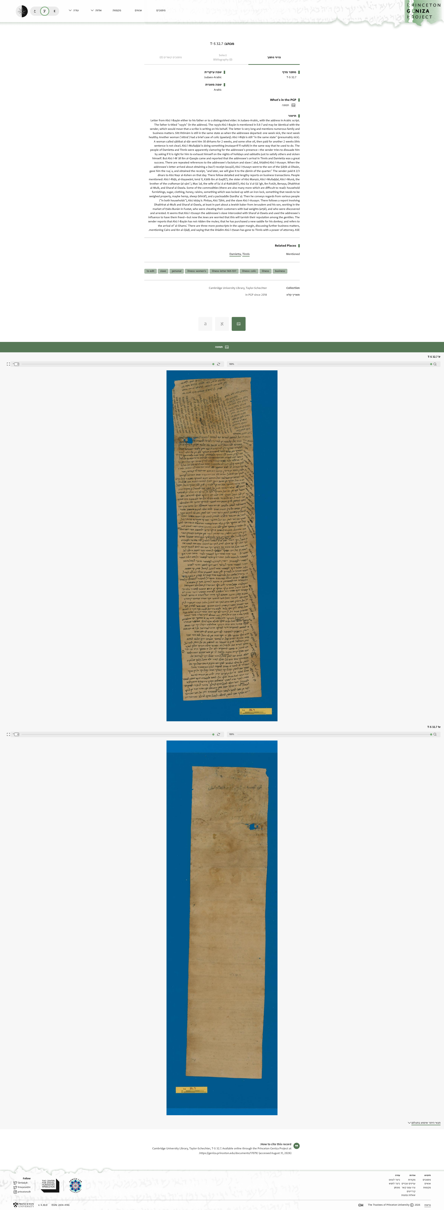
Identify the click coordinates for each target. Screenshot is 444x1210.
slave (163, 271)
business (280, 271)
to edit (150, 271)
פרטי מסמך (274, 57)
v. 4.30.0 (42, 1205)
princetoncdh (24, 1191)
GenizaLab (23, 1182)
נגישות (427, 1205)
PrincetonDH (24, 1187)
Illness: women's (196, 271)
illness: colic (249, 271)
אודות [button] (98, 10)
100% (231, 364)
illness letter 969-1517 (224, 271)
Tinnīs (246, 254)
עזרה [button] (76, 10)
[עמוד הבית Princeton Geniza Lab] (72, 1185)
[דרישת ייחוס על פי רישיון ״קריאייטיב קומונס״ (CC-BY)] (361, 1205)
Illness (265, 271)
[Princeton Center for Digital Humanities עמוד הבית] (47, 1185)
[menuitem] (166, 12)
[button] (424, 13)
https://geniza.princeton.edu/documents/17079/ (228, 1153)
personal (176, 271)
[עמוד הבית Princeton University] (23, 1205)
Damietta (235, 254)
